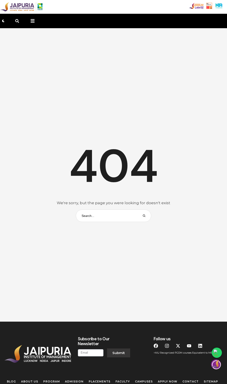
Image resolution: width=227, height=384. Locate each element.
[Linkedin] (200, 346)
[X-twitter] (178, 346)
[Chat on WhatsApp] (217, 353)
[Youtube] (189, 346)
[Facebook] (156, 346)
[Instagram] (167, 346)
